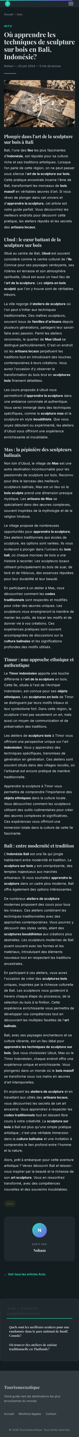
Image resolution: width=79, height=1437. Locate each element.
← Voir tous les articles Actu (24, 1274)
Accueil (8, 14)
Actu (19, 14)
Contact (51, 1413)
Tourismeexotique (22, 1387)
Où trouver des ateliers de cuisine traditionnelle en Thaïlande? (33, 1347)
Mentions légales (30, 1413)
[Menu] (71, 3)
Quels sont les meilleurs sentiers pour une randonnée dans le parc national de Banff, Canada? (39, 1331)
